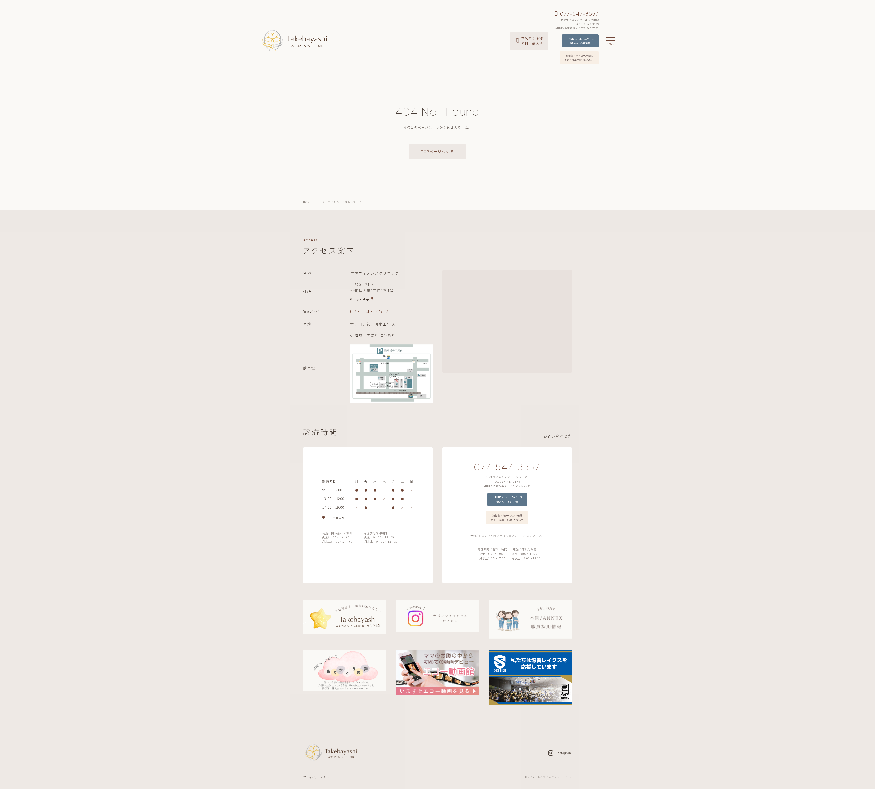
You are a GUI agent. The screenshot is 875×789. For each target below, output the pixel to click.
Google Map (359, 298)
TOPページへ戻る (437, 151)
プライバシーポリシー (318, 777)
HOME (307, 202)
